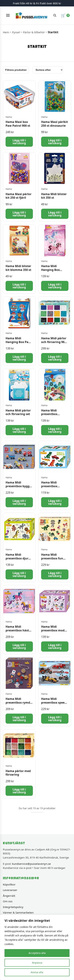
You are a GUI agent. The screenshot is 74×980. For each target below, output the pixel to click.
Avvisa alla (37, 972)
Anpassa (37, 962)
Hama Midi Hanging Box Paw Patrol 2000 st (18, 342)
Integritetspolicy (13, 907)
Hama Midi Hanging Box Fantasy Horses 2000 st (52, 271)
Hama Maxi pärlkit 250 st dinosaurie (54, 124)
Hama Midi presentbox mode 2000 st (53, 630)
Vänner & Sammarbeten (18, 912)
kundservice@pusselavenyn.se (31, 863)
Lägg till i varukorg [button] (19, 141)
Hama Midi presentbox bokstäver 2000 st (53, 414)
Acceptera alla (37, 953)
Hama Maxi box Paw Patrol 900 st (18, 124)
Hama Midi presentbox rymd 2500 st (18, 702)
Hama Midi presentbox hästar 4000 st (19, 630)
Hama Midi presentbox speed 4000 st (53, 702)
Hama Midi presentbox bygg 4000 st (17, 486)
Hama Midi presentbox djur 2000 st (17, 558)
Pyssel (16, 32)
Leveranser (10, 890)
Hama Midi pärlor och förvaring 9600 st (54, 342)
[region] (37, 947)
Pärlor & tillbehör (34, 32)
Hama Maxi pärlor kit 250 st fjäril (18, 196)
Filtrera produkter (16, 69)
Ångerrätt (9, 895)
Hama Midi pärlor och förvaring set (18, 412)
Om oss (7, 901)
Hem (6, 32)
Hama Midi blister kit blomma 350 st (18, 268)
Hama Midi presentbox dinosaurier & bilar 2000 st (54, 487)
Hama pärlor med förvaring (18, 773)
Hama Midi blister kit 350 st (54, 196)
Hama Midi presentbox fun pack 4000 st (52, 558)
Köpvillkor (9, 884)
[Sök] (55, 15)
